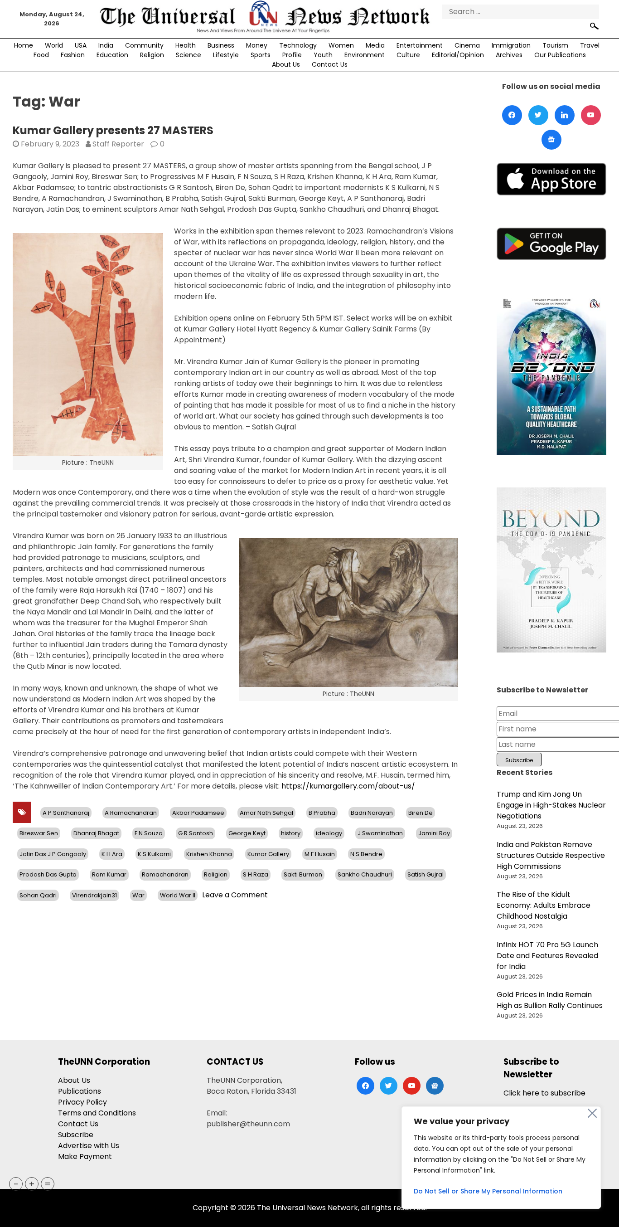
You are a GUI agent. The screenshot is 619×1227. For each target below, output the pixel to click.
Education (112, 54)
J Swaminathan (380, 833)
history (290, 833)
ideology (329, 833)
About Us (286, 64)
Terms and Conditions (97, 1113)
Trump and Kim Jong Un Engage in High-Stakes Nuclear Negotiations (551, 805)
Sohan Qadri (38, 895)
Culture (408, 54)
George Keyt (247, 833)
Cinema (467, 45)
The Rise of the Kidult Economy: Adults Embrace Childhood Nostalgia (543, 905)
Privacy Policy (82, 1102)
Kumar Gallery (268, 854)
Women (341, 45)
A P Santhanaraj (66, 812)
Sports (261, 54)
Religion (152, 54)
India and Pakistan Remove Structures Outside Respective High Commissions (551, 855)
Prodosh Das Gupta (48, 874)
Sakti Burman (303, 874)
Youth (323, 54)
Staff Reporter (118, 144)
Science (188, 54)
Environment (364, 54)
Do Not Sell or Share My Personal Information (488, 1191)
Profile (292, 54)
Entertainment (420, 45)
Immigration (511, 45)
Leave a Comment (235, 895)
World (54, 45)
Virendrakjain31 (94, 895)
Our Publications (560, 54)
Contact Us (330, 64)
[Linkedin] (564, 115)
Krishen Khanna (209, 854)
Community (144, 45)
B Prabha (322, 812)
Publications (79, 1091)
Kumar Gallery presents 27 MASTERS (113, 130)
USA (81, 45)
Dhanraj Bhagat (96, 833)
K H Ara (112, 854)
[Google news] (551, 139)
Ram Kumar (109, 874)
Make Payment (85, 1156)
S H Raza (255, 874)
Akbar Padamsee (198, 812)
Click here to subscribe (544, 1093)
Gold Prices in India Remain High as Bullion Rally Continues (550, 1000)
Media (375, 45)
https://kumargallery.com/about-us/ (348, 786)
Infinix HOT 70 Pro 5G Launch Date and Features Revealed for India (547, 956)
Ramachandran (165, 874)
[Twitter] (538, 115)
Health (185, 45)
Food (41, 54)
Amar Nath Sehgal (266, 812)
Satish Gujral (425, 874)
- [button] (16, 1184)
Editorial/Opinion (458, 54)
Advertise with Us (88, 1145)
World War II (177, 895)
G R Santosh (195, 833)
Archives (509, 54)
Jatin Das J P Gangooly (52, 854)
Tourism (555, 45)
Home (23, 45)
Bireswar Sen (38, 833)
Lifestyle (226, 54)
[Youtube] (591, 115)
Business (221, 45)
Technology (298, 45)
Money (256, 45)
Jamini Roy (434, 833)
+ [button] (32, 1184)
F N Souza (149, 833)
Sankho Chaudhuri (365, 874)
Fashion (73, 54)
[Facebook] (512, 115)
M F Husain (320, 854)
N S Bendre (366, 854)
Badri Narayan (372, 812)
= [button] (47, 1184)
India (105, 45)
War (138, 895)
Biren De (420, 812)
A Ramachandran (131, 812)
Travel (590, 45)
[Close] (592, 1113)
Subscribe (75, 1135)
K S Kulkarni (154, 854)
